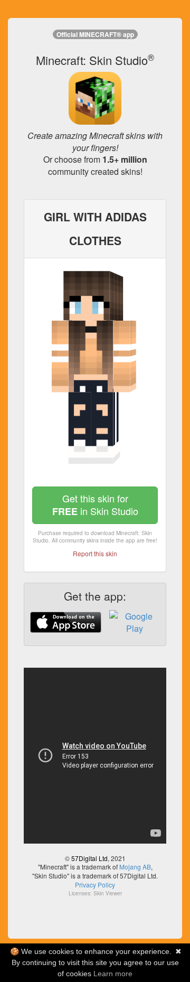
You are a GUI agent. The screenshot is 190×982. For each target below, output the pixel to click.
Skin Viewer (107, 893)
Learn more (112, 973)
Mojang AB (135, 866)
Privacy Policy (95, 884)
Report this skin (95, 553)
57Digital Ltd (89, 858)
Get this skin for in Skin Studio (95, 504)
